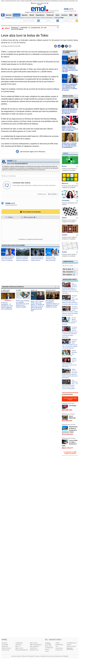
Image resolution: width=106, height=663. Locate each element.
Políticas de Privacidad (27, 656)
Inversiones (28, 0)
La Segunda (71, 0)
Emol (2, 0)
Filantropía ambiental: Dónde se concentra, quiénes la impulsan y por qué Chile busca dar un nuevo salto (22, 260)
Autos (34, 0)
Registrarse (73, 11)
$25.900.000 (67, 410)
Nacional (8, 15)
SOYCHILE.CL (59, 650)
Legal (18, 0)
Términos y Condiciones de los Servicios (44, 656)
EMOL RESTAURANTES (21, 650)
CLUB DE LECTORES (48, 643)
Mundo (32, 15)
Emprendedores (20, 17)
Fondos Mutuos (36, 17)
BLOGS (47, 649)
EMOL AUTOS (33, 643)
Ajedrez (64, 217)
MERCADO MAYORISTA (70, 649)
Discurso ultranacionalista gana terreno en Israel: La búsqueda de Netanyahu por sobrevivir (69, 111)
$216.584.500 (67, 434)
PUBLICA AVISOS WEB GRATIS (70, 399)
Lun (76, 0)
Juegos (65, 153)
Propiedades (40, 0)
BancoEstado (50, 290)
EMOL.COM (48, 646)
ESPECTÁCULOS (6, 648)
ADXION (69, 644)
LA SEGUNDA (59, 648)
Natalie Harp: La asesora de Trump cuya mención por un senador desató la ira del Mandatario (69, 145)
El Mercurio (8, 0)
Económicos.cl (55, 0)
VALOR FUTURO (71, 646)
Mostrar (39, 4)
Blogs (14, 0)
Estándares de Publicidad (61, 656)
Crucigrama (65, 200)
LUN (56, 646)
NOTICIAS (4, 643)
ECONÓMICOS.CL (71, 643)
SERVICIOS (18, 644)
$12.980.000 (67, 420)
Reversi (64, 166)
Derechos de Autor (16, 656)
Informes (43, 17)
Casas (66, 0)
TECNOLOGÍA (5, 650)
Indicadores (49, 17)
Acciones (28, 17)
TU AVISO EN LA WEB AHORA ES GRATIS (70, 452)
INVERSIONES (59, 644)
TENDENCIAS (19, 643)
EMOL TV (17, 646)
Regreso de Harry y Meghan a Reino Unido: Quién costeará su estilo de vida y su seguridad (70, 128)
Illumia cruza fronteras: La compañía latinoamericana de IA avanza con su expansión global (23, 304)
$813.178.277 (67, 448)
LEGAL (47, 651)
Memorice (65, 183)
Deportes (24, 15)
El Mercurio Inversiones (5, 291)
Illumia (18, 290)
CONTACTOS (33, 648)
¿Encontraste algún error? (32, 151)
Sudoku (64, 252)
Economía (16, 15)
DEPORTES (5, 646)
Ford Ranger (72, 405)
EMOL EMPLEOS (34, 646)
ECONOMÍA (5, 644)
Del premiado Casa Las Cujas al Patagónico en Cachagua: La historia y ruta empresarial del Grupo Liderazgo (70, 68)
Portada (8, 17)
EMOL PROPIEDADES (36, 644)
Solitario (64, 235)
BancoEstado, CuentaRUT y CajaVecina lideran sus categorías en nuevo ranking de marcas (52, 304)
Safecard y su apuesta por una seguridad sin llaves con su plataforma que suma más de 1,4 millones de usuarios (69, 87)
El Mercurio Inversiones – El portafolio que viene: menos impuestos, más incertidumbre (7, 306)
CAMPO (57, 643)
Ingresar (66, 11)
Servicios (64, 15)
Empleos (47, 0)
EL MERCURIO (49, 647)
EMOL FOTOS (19, 648)
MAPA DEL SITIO (34, 650)
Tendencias (50, 15)
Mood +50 (34, 290)
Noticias (13, 17)
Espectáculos (40, 15)
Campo (23, 0)
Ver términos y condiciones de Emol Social (30, 239)
